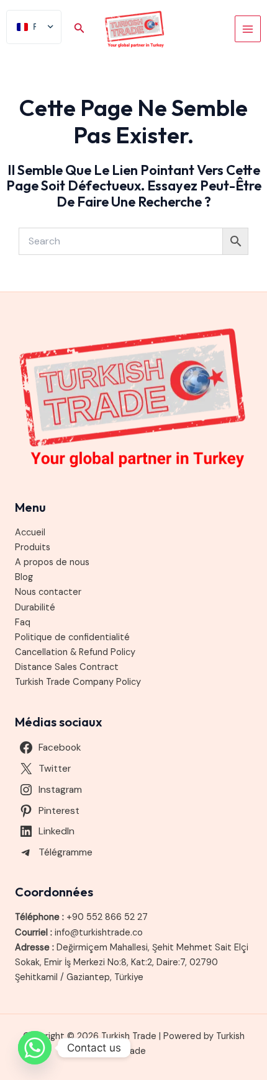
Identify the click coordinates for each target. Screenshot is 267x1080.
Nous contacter (48, 592)
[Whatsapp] (35, 1047)
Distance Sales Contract (67, 667)
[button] (79, 28)
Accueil (30, 532)
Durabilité (35, 608)
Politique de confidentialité (72, 637)
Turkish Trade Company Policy (78, 682)
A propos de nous (52, 562)
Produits (32, 547)
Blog (24, 577)
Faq (22, 622)
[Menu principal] (248, 29)
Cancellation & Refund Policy (75, 652)
